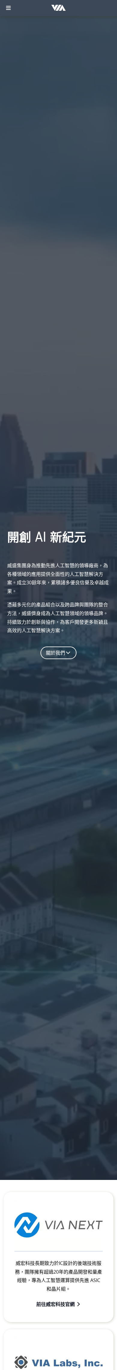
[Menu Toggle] (8, 8)
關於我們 (55, 653)
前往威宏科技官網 (55, 1304)
